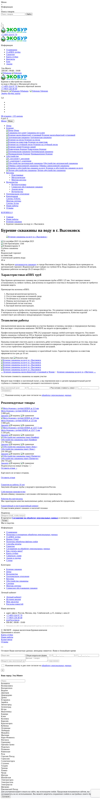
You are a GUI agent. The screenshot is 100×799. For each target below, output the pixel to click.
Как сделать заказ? (14, 551)
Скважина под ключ (36, 133)
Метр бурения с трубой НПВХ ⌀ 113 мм (19, 411)
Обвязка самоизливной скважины (54, 166)
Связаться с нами (13, 556)
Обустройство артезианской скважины (60, 163)
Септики (10, 583)
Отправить (6, 391)
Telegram (44, 91)
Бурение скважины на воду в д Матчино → (76, 372)
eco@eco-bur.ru (12, 620)
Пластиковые (17, 175)
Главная (9, 217)
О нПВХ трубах (13, 52)
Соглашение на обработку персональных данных (28, 549)
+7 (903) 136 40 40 (9, 89)
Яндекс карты (14, 93)
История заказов (13, 599)
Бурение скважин (14, 569)
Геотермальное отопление (17, 194)
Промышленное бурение (42, 154)
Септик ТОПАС (13, 198)
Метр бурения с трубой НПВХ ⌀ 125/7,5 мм (20, 430)
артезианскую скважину (26, 264)
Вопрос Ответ (12, 539)
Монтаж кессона (18, 180)
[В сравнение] (27, 415)
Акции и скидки (13, 558)
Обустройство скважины (17, 581)
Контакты (10, 59)
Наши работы (12, 206)
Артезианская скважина (41, 137)
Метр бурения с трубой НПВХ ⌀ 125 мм (19, 420)
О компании (11, 50)
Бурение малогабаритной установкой (58, 135)
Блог (8, 61)
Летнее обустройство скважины (51, 170)
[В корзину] (14, 415)
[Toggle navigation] (2, 25)
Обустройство (12, 156)
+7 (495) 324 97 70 (9, 34)
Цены (8, 126)
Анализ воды (17, 189)
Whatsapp (24, 91)
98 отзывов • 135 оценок (12, 116)
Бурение (10, 128)
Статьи (9, 560)
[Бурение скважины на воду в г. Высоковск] (50, 237)
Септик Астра (12, 203)
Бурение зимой (29, 147)
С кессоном (24, 158)
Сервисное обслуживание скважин (27, 187)
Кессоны (10, 173)
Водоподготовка (18, 184)
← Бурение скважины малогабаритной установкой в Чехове (28, 372)
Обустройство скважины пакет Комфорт (19, 440)
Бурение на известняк (38, 142)
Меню (4, 121)
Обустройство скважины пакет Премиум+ (20, 458)
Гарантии (10, 54)
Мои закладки (12, 602)
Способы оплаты (13, 544)
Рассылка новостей (14, 604)
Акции (9, 64)
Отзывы (9, 208)
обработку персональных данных (56, 395)
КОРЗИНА (6, 212)
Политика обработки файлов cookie (22, 541)
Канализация (12, 196)
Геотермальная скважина (42, 151)
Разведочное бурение (37, 149)
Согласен (6, 797)
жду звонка (53, 661)
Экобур (4, 93)
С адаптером (25, 161)
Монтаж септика (13, 201)
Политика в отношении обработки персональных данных (32, 534)
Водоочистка (12, 182)
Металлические (18, 177)
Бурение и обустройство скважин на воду (64, 168)
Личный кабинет (13, 597)
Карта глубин (12, 57)
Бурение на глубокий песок (45, 144)
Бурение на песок (32, 140)
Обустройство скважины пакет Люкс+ (18, 449)
